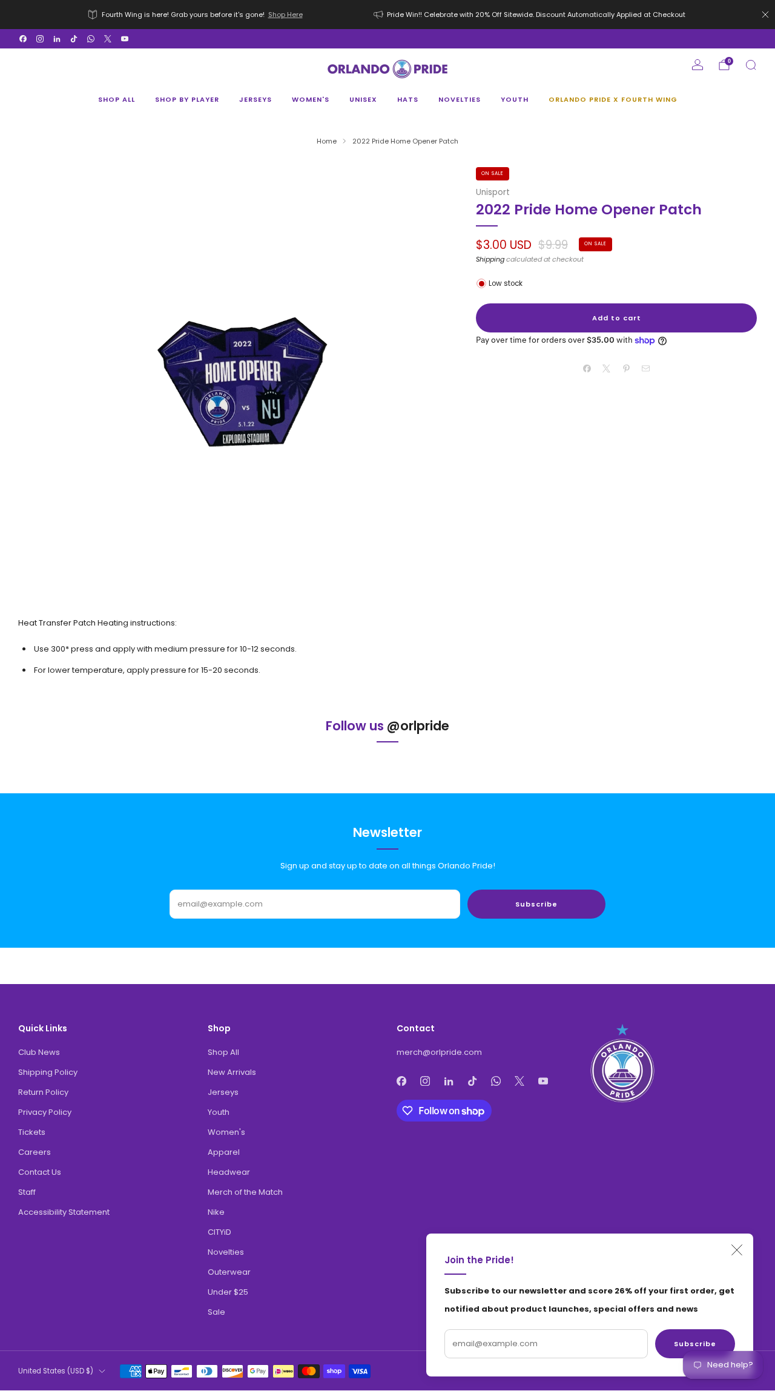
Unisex (363, 99)
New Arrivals (232, 1072)
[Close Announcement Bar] (765, 14)
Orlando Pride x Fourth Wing (613, 99)
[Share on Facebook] (587, 368)
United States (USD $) (55, 1371)
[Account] (697, 65)
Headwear (229, 1172)
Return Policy (43, 1092)
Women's (310, 99)
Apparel (224, 1152)
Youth (515, 99)
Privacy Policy (44, 1112)
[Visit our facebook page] (23, 38)
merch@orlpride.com (439, 1052)
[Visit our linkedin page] (56, 38)
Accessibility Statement (64, 1212)
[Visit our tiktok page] (73, 38)
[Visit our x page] (107, 38)
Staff (27, 1192)
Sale (216, 1312)
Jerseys (255, 99)
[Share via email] (646, 368)
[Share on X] (607, 368)
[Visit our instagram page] (39, 38)
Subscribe (695, 1344)
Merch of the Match (245, 1192)
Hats (407, 99)
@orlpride (418, 726)
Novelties (459, 99)
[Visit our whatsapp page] (90, 38)
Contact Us (39, 1172)
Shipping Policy (48, 1072)
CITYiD (219, 1232)
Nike (216, 1212)
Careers (34, 1152)
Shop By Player (187, 99)
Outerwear (229, 1272)
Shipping (490, 259)
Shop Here (285, 14)
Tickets (31, 1132)
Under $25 (228, 1292)
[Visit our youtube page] (124, 38)
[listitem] (196, 14)
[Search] (751, 65)
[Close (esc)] (737, 1250)
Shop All (116, 99)
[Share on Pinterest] (627, 368)
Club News (39, 1052)
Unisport (493, 192)
